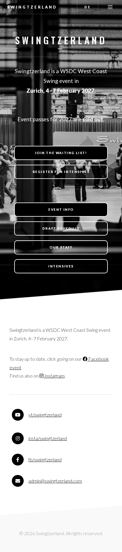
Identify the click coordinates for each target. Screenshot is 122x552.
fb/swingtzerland (45, 459)
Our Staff (60, 247)
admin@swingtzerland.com (55, 481)
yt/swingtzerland (45, 414)
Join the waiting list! (61, 153)
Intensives (61, 266)
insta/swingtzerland (47, 438)
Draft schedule (61, 228)
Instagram (54, 375)
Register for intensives (61, 172)
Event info (61, 209)
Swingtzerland (32, 7)
